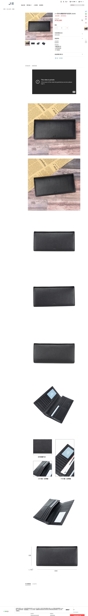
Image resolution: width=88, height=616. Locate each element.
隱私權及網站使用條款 (35, 615)
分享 (57, 58)
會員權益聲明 (52, 615)
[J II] (11, 3)
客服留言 (51, 613)
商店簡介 (32, 613)
